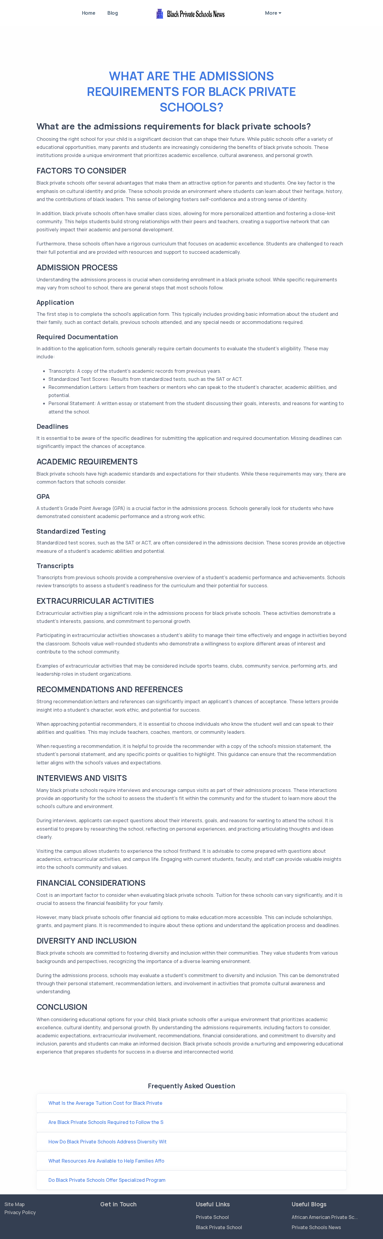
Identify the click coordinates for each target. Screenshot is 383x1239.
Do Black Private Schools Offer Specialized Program (106, 1180)
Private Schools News (316, 1227)
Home (88, 13)
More (272, 13)
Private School (212, 1217)
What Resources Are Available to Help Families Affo (106, 1160)
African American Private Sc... (325, 1217)
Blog (112, 13)
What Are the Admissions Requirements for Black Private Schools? (191, 91)
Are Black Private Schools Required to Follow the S (105, 1122)
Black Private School (219, 1227)
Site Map (14, 1204)
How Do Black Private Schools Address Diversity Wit (107, 1141)
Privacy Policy (20, 1212)
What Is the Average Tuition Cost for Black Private (105, 1103)
